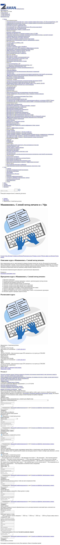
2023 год (25, 515)
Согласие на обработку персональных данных (12, 387)
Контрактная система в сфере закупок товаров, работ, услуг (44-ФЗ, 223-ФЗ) (25, 83)
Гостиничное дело (11, 152)
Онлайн (11, 348)
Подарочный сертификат (12, 156)
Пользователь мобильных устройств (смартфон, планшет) (20, 105)
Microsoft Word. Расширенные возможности (17, 109)
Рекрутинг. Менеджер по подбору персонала (17, 37)
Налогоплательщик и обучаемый (18, 532)
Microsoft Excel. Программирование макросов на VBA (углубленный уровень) (26, 116)
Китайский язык (10, 88)
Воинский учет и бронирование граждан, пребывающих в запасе (22, 40)
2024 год (31, 515)
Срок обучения (8, 256)
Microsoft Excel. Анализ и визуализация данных (18, 113)
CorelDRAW (9, 142)
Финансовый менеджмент (13, 148)
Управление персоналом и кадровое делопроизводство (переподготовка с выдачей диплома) (29, 34)
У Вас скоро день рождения (33, 459)
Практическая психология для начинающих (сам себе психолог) (22, 92)
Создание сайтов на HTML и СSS (14, 42)
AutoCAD (8, 139)
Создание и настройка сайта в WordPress (16, 46)
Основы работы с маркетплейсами (15, 147)
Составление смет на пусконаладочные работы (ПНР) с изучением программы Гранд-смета (29, 101)
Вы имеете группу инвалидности (15, 459)
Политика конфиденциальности (9, 385)
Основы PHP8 (10, 44)
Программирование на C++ (13, 124)
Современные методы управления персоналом (18, 36)
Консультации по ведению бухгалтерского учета (18, 160)
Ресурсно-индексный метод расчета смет (16, 99)
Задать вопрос (17, 367)
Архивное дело (10, 72)
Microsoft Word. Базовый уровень (14, 108)
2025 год (38, 515)
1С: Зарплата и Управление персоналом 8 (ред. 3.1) (19, 65)
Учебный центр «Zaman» (13, 382)
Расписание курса (27, 256)
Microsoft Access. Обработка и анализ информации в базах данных (23, 125)
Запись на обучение (12, 389)
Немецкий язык (10, 89)
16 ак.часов (3, 348)
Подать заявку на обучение (48, 256)
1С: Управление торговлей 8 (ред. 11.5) (16, 66)
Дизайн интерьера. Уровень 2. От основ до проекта (19, 133)
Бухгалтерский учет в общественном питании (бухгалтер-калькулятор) (24, 27)
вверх (19, 389)
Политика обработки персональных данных (12, 386)
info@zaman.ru (4, 10)
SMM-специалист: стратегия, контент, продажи (18, 50)
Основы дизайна (10, 130)
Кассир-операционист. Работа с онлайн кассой (18, 29)
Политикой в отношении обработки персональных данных (37, 393)
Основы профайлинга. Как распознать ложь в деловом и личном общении (25, 93)
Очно (8, 348)
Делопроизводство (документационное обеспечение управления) (22, 71)
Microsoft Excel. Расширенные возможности (17, 112)
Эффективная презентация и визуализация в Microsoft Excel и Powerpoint (24, 75)
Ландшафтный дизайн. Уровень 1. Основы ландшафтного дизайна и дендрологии (26, 135)
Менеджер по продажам (12, 150)
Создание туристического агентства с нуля (17, 58)
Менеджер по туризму (12, 55)
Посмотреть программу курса (8, 273)
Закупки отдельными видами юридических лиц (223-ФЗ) (20, 82)
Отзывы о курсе (36, 256)
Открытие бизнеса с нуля (12, 146)
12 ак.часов (3, 358)
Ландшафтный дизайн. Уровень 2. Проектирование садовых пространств (24, 137)
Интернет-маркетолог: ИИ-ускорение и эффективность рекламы (22, 48)
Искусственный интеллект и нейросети (16, 53)
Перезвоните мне (5, 16)
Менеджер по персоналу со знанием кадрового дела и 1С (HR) (22, 33)
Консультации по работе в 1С (13, 159)
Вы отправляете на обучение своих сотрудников (27, 463)
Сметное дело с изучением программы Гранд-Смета (19, 96)
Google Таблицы (10, 120)
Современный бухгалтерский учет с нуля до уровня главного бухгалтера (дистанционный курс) (30, 23)
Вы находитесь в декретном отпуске (45, 460)
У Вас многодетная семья (13, 460)
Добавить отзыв (5, 381)
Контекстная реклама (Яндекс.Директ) (16, 51)
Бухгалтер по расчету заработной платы (16, 25)
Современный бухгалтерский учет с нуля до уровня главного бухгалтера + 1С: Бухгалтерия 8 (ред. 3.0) (32, 21)
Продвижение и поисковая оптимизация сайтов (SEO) (20, 49)
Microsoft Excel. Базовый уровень (14, 110)
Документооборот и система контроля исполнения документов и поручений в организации (29, 74)
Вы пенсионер (40, 457)
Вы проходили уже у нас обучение (11, 457)
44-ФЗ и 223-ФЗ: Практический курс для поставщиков (20, 84)
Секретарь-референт (11, 70)
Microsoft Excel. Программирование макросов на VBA (20, 114)
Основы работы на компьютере (14, 104)
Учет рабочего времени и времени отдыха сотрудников (20, 38)
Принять (3, 396)
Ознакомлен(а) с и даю (28, 407)
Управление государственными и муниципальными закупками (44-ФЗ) (24, 80)
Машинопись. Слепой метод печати (15, 78)
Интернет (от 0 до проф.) (12, 122)
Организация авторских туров (14, 59)
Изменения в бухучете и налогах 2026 (15, 24)
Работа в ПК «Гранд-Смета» (13, 97)
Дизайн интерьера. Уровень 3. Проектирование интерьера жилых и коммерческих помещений (30, 134)
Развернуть (3, 272)
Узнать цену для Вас (6, 368)
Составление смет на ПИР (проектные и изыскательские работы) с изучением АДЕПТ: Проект (30, 100)
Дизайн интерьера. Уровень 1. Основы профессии (18, 131)
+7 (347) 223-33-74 (5, 15)
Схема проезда (4, 12)
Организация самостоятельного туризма (16, 61)
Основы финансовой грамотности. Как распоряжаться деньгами (22, 145)
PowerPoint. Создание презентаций (15, 76)
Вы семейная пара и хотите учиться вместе (35, 462)
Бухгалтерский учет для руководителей (16, 28)
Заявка (2, 355)
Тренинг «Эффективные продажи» (15, 127)
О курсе (3, 256)
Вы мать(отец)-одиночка (28, 460)
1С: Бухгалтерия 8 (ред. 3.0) (13, 63)
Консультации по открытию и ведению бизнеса (18, 158)
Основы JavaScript (11, 45)
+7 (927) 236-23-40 (5, 14)
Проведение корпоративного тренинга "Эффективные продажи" (22, 162)
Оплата (6, 355)
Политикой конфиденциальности (19, 407)
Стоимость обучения (18, 256)
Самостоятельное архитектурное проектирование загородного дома (23, 165)
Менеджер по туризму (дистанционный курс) (17, 57)
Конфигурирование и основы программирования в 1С (20, 67)
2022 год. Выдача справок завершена (11, 515)
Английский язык (10, 87)
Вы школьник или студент (28, 457)
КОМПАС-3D (9, 141)
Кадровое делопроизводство (13, 32)
